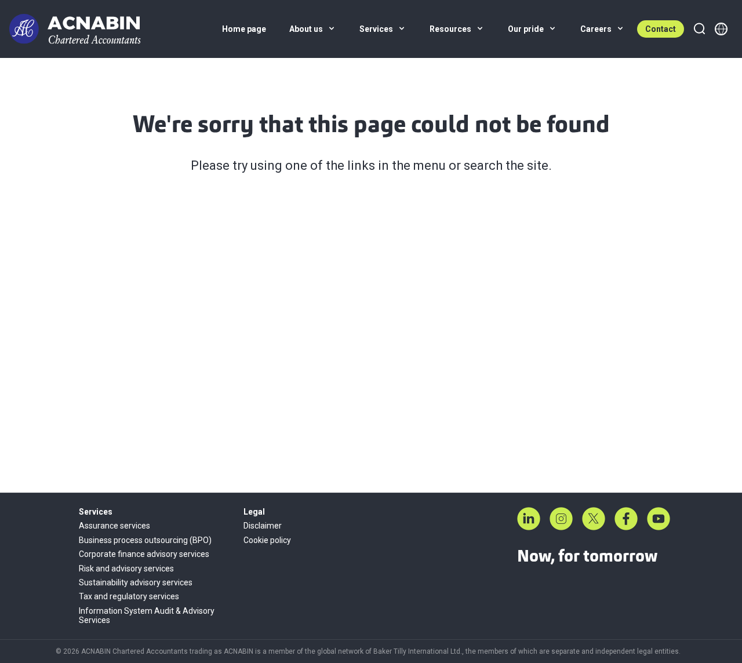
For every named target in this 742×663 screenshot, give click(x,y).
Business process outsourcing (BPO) (145, 540)
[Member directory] (721, 29)
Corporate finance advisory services (144, 554)
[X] (593, 518)
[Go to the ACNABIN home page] (75, 29)
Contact (660, 29)
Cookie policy (267, 540)
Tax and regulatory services (129, 596)
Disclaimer (262, 525)
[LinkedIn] (528, 518)
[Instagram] (561, 518)
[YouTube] (658, 518)
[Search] (699, 29)
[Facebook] (626, 518)
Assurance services (114, 525)
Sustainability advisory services (135, 582)
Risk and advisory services (126, 568)
